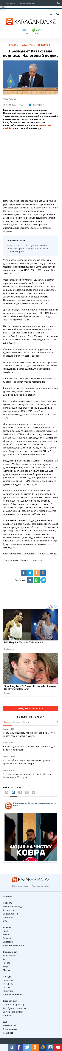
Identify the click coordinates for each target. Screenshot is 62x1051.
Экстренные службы (13, 1011)
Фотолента (8, 910)
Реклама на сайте (40, 886)
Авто (5, 959)
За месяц (17, 722)
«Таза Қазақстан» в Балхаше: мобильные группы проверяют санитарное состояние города (27, 248)
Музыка (7, 934)
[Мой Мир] (43, 573)
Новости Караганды (13, 906)
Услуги (6, 966)
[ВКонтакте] (24, 573)
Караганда (8, 980)
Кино (5, 930)
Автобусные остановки (14, 1008)
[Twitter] (30, 573)
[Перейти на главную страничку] (31, 24)
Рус (57, 14)
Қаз (52, 14)
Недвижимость (10, 955)
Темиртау (8, 983)
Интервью (8, 917)
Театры (7, 938)
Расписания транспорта (15, 1004)
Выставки (8, 941)
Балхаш (6, 987)
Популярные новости (30, 716)
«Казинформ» (38, 104)
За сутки (7, 722)
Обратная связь (20, 886)
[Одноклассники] (37, 573)
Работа (6, 962)
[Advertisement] (31, 164)
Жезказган (8, 990)
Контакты (10, 3)
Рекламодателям (27, 3)
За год (26, 722)
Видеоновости (10, 913)
